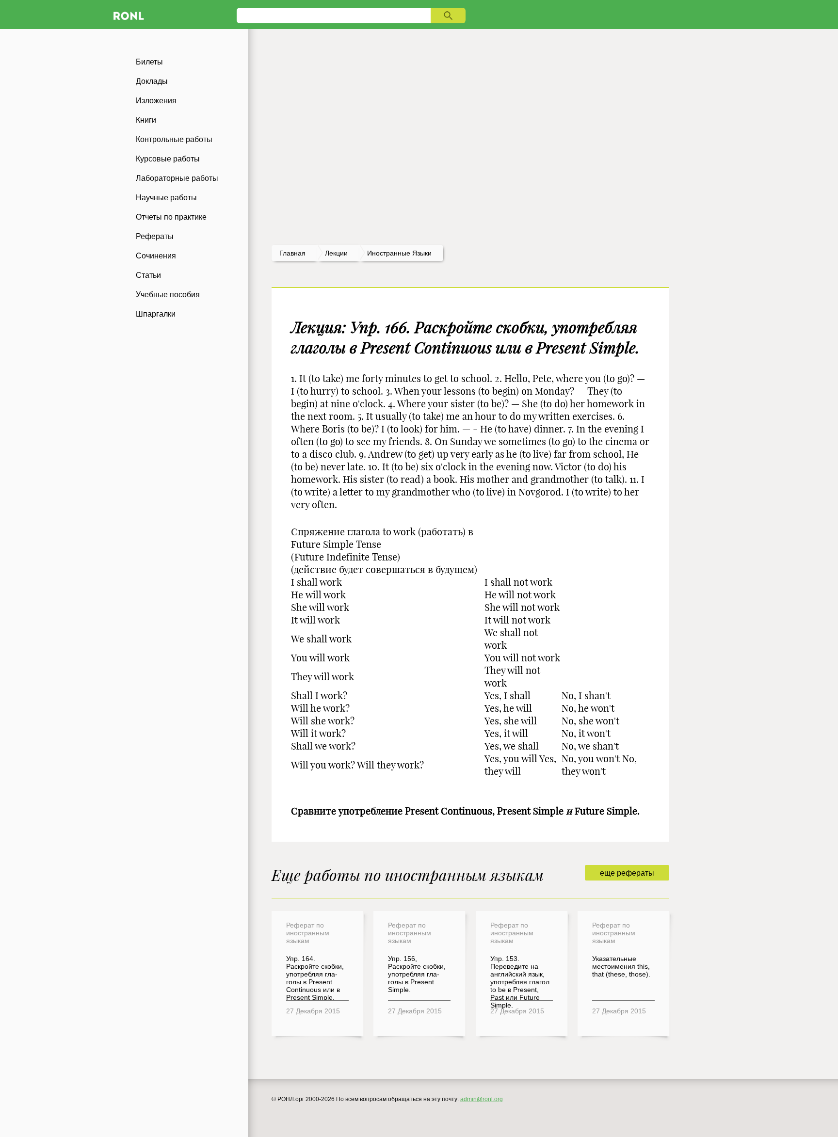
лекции (336, 253)
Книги (146, 120)
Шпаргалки (156, 314)
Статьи (148, 275)
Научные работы (166, 197)
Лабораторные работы (177, 178)
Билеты (149, 62)
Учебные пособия (168, 294)
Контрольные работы (174, 139)
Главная (292, 253)
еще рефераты (627, 873)
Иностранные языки (399, 253)
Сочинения (156, 256)
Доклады (152, 81)
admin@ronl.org (481, 1099)
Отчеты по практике (171, 217)
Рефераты (155, 236)
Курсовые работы (168, 159)
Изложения (156, 100)
